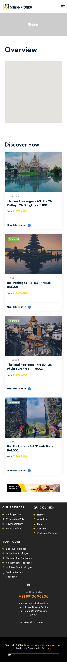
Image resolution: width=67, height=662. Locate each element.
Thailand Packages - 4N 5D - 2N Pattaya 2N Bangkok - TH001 (29, 203)
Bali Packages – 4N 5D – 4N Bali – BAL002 (30, 448)
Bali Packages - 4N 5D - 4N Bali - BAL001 (30, 285)
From (9, 211)
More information (16, 225)
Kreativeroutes (32, 645)
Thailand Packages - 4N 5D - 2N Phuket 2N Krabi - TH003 (29, 367)
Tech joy (46, 648)
